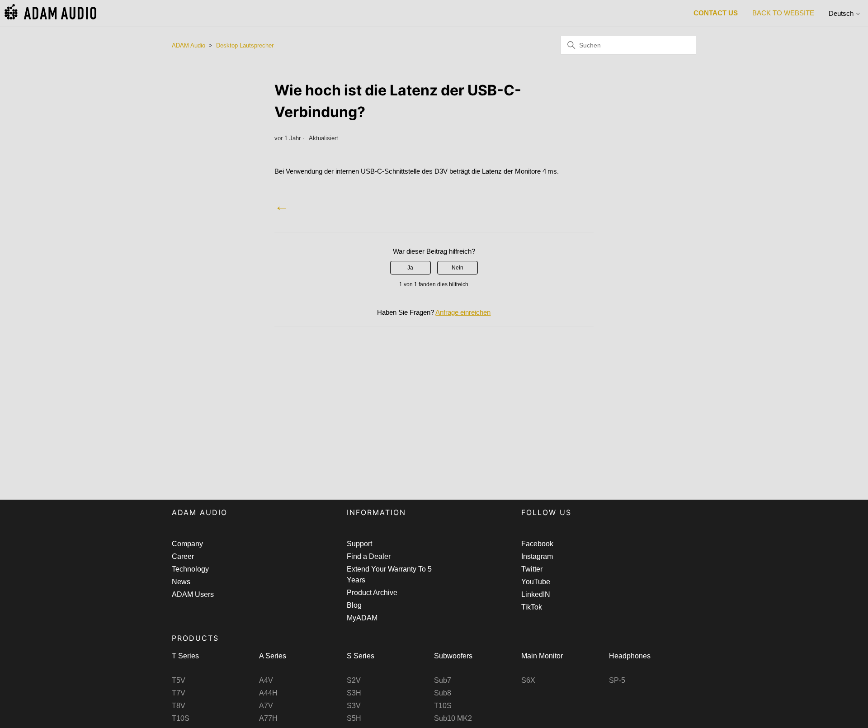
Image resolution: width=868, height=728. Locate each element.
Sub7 (442, 680)
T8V (178, 705)
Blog (354, 605)
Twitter (531, 569)
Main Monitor (542, 656)
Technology (190, 569)
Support (359, 544)
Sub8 (442, 693)
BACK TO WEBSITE (783, 13)
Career (183, 556)
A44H (268, 693)
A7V (266, 705)
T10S (180, 718)
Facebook (537, 544)
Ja (410, 268)
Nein (457, 268)
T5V (178, 680)
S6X (528, 680)
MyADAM (362, 618)
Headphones (630, 656)
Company (187, 544)
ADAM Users (193, 594)
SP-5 (617, 680)
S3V (354, 705)
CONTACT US (715, 13)
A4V (266, 680)
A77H (268, 718)
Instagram (537, 556)
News (181, 582)
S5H (354, 718)
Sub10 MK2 (453, 718)
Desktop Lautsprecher (245, 45)
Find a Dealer (369, 556)
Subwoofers (453, 656)
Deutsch (842, 13)
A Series (272, 656)
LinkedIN (535, 594)
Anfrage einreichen (463, 312)
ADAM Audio (188, 45)
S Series (360, 656)
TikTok (531, 607)
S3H (354, 693)
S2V (354, 680)
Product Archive (372, 592)
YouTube (535, 582)
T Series (185, 656)
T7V (178, 693)
